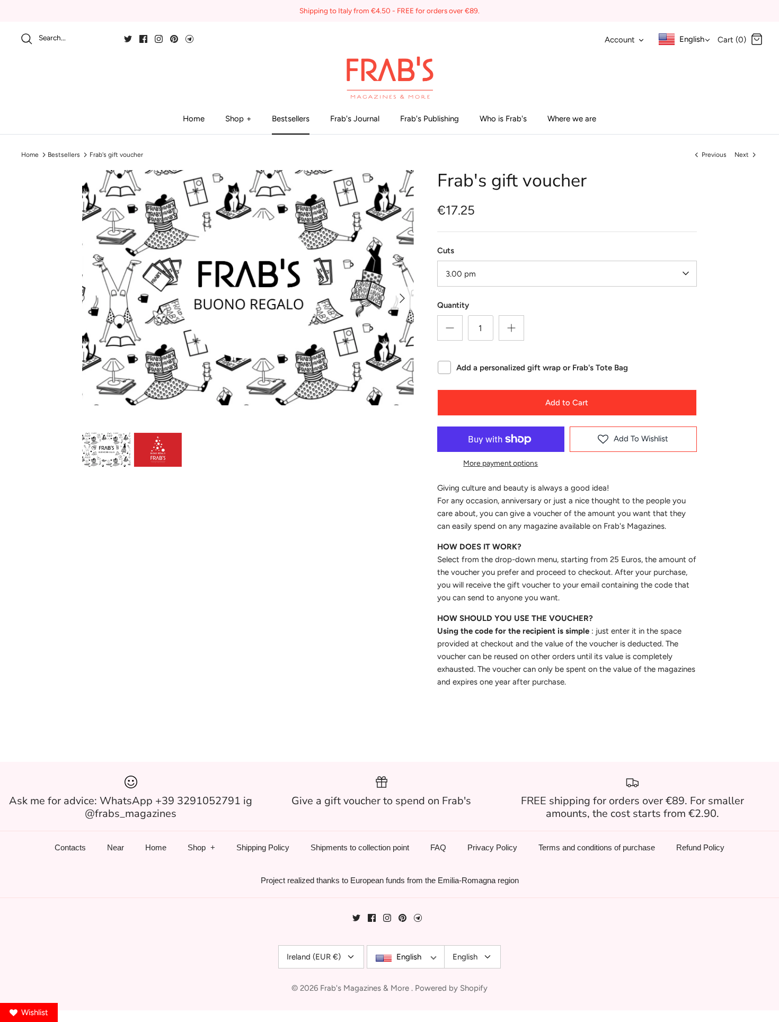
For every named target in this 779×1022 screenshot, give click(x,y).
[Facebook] (143, 39)
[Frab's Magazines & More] (389, 77)
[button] (237, 421)
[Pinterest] (174, 39)
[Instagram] (159, 39)
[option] (248, 287)
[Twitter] (128, 39)
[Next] (402, 298)
